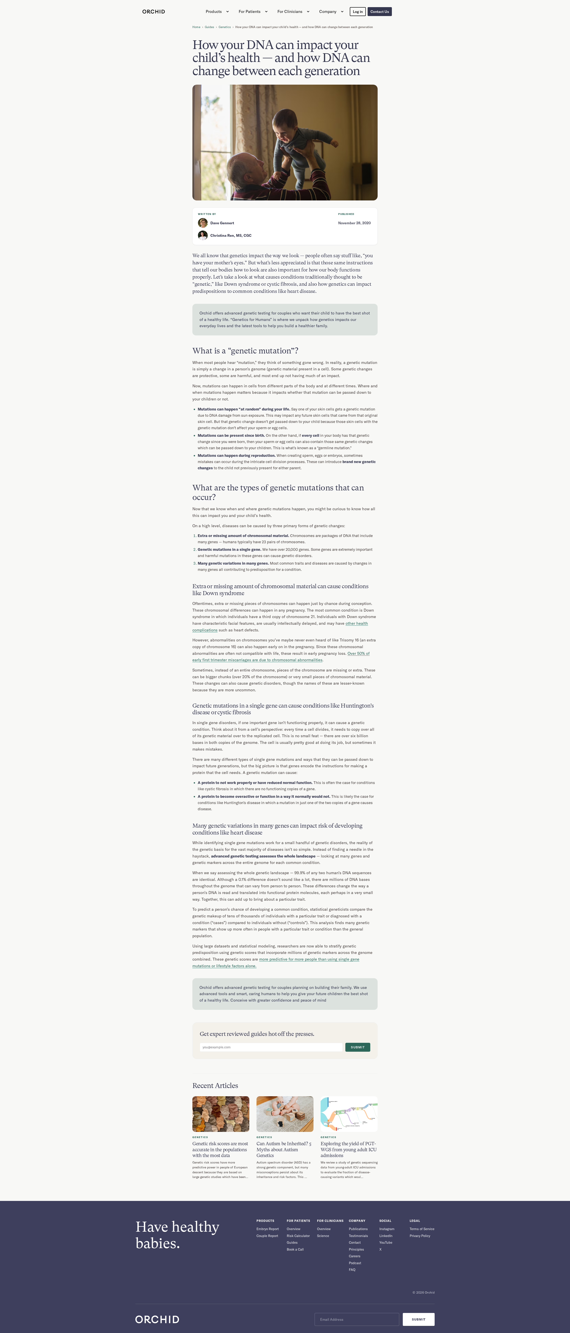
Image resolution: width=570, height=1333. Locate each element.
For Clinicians (289, 11)
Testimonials (358, 1236)
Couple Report (267, 1236)
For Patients (250, 11)
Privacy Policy (420, 1236)
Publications (358, 1229)
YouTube (385, 1242)
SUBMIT (418, 1319)
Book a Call (295, 1249)
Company (327, 11)
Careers (354, 1256)
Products (214, 11)
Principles (356, 1249)
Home (196, 27)
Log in (358, 11)
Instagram (387, 1229)
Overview (293, 1229)
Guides (209, 27)
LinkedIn (386, 1236)
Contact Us (379, 11)
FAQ (352, 1270)
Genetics (225, 27)
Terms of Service (422, 1229)
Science (323, 1236)
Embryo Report (267, 1229)
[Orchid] (153, 12)
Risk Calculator (298, 1236)
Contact (355, 1242)
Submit (358, 1047)
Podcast (355, 1263)
